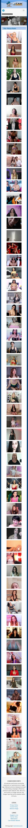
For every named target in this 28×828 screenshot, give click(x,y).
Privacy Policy (14, 805)
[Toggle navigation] (24, 10)
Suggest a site (14, 815)
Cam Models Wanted (14, 820)
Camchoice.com (17, 826)
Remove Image (14, 808)
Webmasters (14, 818)
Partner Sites (14, 817)
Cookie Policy (14, 807)
